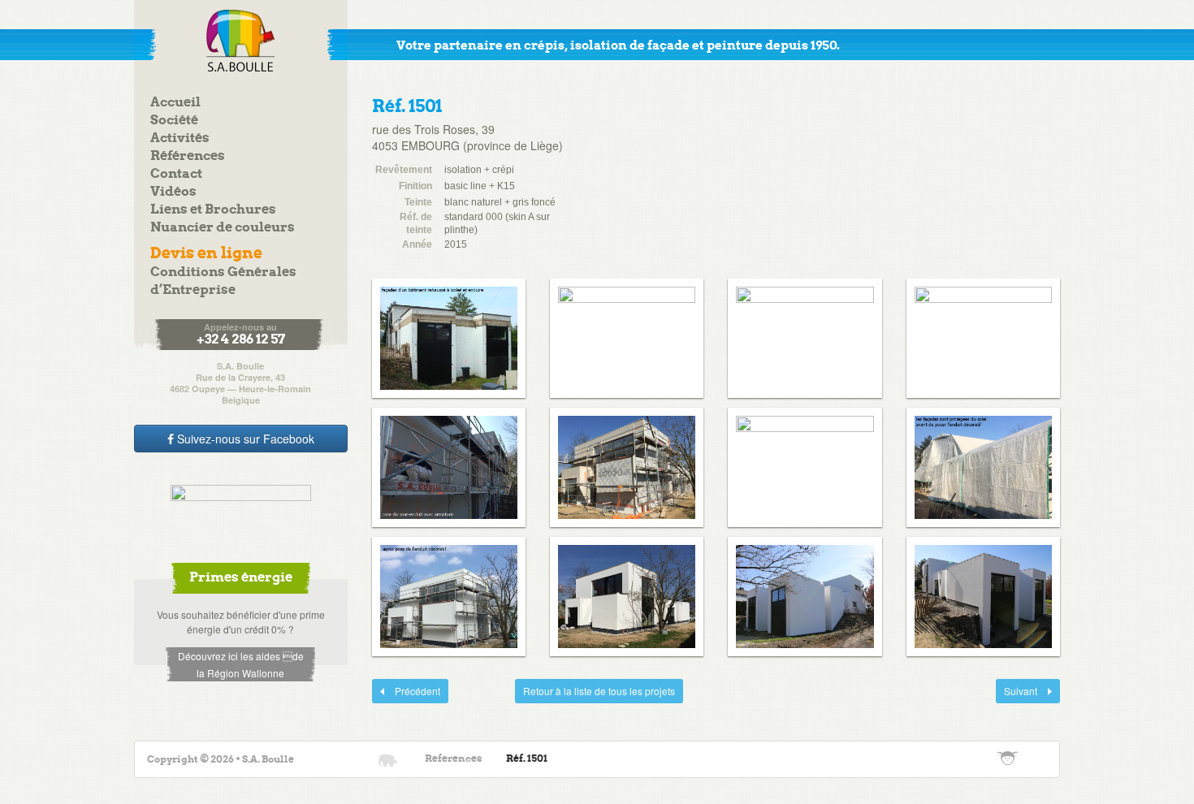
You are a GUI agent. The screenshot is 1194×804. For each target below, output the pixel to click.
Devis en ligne (206, 253)
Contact (176, 174)
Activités (180, 138)
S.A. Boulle (241, 40)
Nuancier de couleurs (222, 228)
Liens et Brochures (213, 210)
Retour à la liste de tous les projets (599, 691)
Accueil (175, 103)
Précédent (406, 691)
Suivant (1018, 691)
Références (187, 156)
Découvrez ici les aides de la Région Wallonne (241, 664)
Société (174, 121)
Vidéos (173, 192)
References (453, 759)
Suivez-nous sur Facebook (244, 438)
